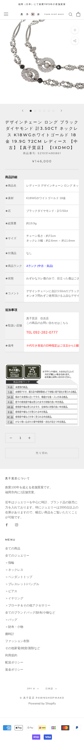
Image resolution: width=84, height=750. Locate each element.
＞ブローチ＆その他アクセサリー (27, 605)
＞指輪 (9, 563)
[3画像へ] (40, 111)
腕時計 (9, 634)
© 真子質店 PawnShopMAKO (42, 697)
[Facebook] (6, 524)
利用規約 (11, 655)
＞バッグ (11, 620)
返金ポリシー (14, 670)
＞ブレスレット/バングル (22, 584)
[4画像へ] (44, 111)
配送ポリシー (14, 662)
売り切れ (42, 452)
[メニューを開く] (6, 14)
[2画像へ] (35, 111)
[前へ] (22, 111)
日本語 (49, 688)
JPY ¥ (31, 688)
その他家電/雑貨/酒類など (22, 648)
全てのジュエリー (17, 556)
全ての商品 (12, 548)
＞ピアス (11, 591)
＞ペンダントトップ (18, 577)
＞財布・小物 (14, 627)
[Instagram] (16, 524)
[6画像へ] (53, 111)
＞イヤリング (14, 598)
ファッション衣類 (17, 641)
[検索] (71, 14)
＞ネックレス (14, 570)
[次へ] (61, 111)
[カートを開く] (78, 14)
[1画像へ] (31, 111)
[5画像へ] (49, 111)
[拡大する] (75, 29)
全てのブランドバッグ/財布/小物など (30, 613)
